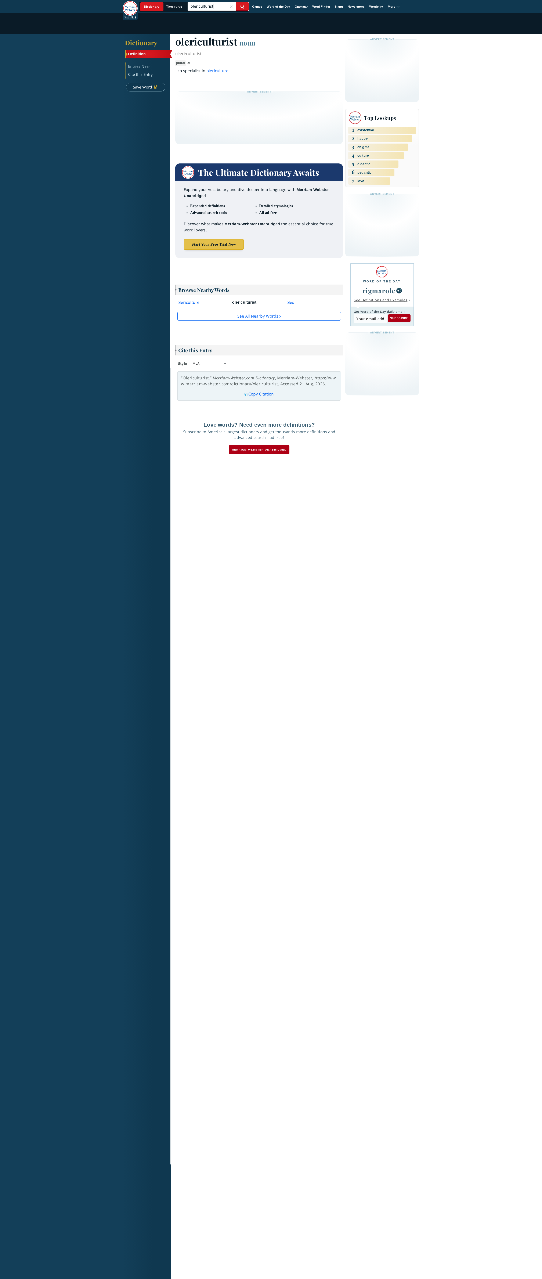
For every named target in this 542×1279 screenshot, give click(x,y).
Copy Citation (261, 394)
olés (290, 302)
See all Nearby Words (257, 316)
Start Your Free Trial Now (214, 244)
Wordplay (376, 6)
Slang (339, 6)
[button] (394, 6)
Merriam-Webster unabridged (259, 449)
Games (257, 6)
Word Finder (321, 6)
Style (182, 363)
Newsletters (356, 6)
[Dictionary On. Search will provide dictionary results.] (163, 6)
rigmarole (379, 290)
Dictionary (141, 42)
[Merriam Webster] (382, 272)
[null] (399, 290)
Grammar (301, 6)
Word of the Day (278, 6)
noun (247, 42)
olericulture (217, 70)
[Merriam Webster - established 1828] (130, 5)
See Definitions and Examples (380, 300)
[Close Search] (231, 6)
